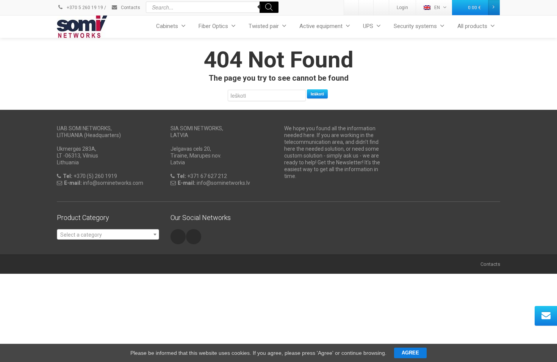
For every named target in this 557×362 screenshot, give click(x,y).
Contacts (130, 7)
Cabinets (167, 26)
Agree (410, 353)
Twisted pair (264, 26)
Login (402, 7)
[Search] (269, 7)
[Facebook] (381, 7)
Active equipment (321, 26)
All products (472, 26)
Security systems (415, 26)
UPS (368, 26)
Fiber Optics (213, 26)
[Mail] (366, 7)
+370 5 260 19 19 (84, 7)
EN (437, 7)
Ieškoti (317, 94)
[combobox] (108, 234)
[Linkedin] (351, 7)
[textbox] (108, 234)
